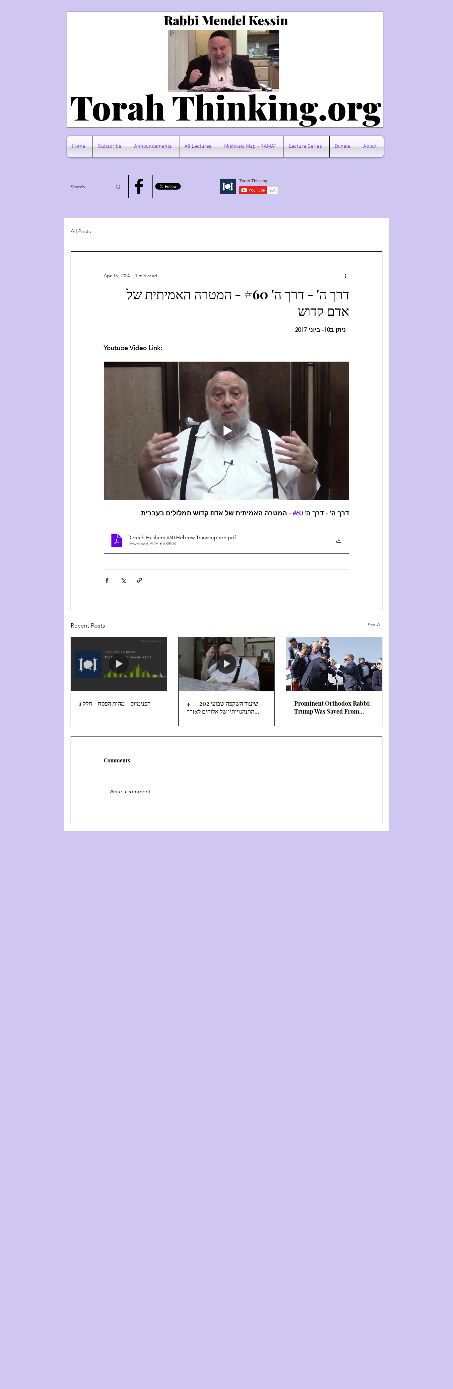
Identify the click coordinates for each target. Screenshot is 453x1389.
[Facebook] (139, 186)
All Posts (81, 231)
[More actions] (345, 276)
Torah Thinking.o (208, 107)
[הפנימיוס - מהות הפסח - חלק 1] (119, 664)
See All (375, 625)
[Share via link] (139, 580)
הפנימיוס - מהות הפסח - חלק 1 (115, 703)
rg (364, 107)
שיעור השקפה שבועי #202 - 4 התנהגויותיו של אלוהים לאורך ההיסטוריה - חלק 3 (222, 707)
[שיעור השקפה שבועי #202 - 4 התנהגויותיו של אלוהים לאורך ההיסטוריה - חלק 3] (227, 664)
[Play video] (226, 431)
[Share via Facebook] (107, 580)
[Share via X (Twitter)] (123, 580)
